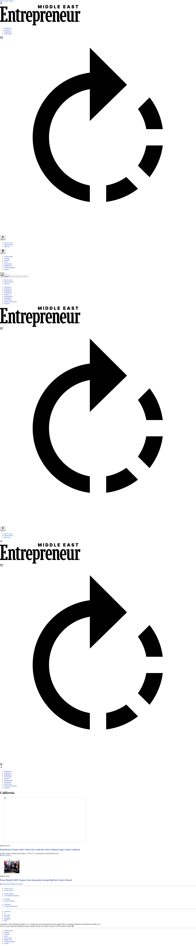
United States (8, 256)
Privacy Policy (8, 890)
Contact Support (9, 901)
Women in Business (10, 302)
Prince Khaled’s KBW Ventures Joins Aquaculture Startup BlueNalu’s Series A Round (36, 880)
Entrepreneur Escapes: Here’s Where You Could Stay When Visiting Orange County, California (40, 850)
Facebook (7, 911)
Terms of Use (8, 888)
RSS (5, 921)
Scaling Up (7, 30)
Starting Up (8, 28)
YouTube (7, 917)
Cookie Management (11, 906)
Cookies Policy (9, 894)
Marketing (7, 298)
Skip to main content (6, 1)
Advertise (7, 904)
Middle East (8, 266)
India (5, 262)
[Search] (1, 38)
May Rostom (6, 855)
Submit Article (8, 245)
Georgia (6, 260)
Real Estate (7, 300)
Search (2, 273)
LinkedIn (7, 915)
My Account (8, 243)
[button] (98, 541)
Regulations (8, 32)
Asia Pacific (8, 264)
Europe (6, 269)
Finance (6, 294)
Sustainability (8, 296)
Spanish (6, 258)
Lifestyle (7, 303)
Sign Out (7, 246)
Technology (8, 34)
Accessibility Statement (11, 895)
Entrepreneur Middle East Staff (12, 884)
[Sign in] (1, 765)
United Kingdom (9, 267)
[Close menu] (1, 768)
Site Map (7, 899)
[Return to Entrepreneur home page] (40, 25)
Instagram (7, 919)
